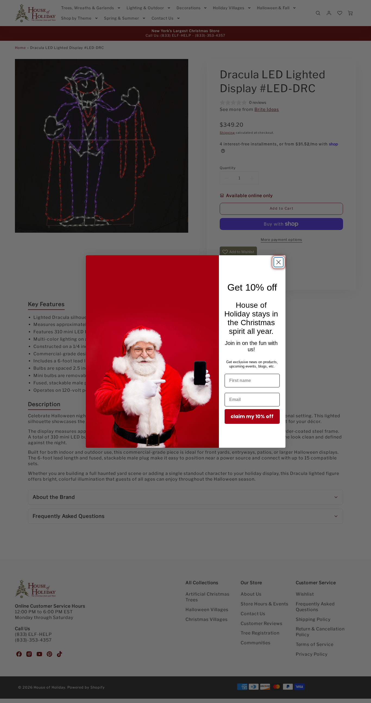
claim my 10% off (252, 416)
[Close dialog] (278, 262)
